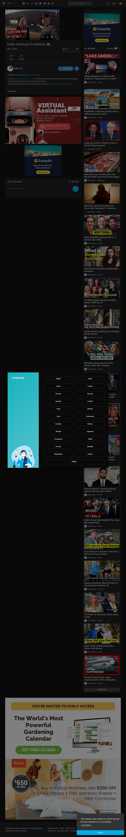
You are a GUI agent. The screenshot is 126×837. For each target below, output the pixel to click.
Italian (90, 439)
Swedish (90, 446)
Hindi (58, 409)
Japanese (90, 431)
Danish (90, 454)
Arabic (90, 379)
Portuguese (58, 439)
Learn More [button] (86, 825)
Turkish (90, 401)
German (58, 394)
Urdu (58, 416)
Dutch (58, 386)
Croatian (58, 424)
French (90, 386)
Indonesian (90, 416)
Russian (90, 394)
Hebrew (90, 424)
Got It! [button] (100, 833)
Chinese (90, 409)
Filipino (74, 462)
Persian (58, 446)
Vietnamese (58, 454)
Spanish (58, 401)
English (58, 379)
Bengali (58, 431)
